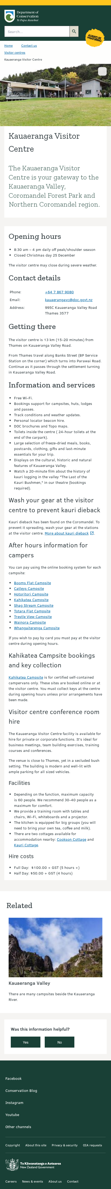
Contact (72, 1181)
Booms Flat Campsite (32, 582)
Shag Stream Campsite (33, 605)
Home (8, 45)
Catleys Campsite (29, 588)
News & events (32, 1181)
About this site (35, 1145)
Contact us (29, 45)
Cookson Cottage (71, 839)
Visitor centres (14, 52)
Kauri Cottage (26, 844)
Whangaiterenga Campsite (37, 627)
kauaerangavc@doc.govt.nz (68, 299)
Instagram (14, 1102)
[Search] (74, 31)
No (59, 1042)
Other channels (18, 1126)
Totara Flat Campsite (32, 610)
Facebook (13, 1078)
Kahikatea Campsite (31, 599)
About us (55, 1181)
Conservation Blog (21, 1090)
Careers (11, 1181)
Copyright (12, 1145)
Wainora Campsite (30, 622)
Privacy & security (65, 1145)
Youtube (12, 1114)
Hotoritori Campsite (31, 594)
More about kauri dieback (67, 533)
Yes (26, 1042)
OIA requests (92, 1145)
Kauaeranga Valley (29, 983)
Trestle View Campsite (33, 616)
